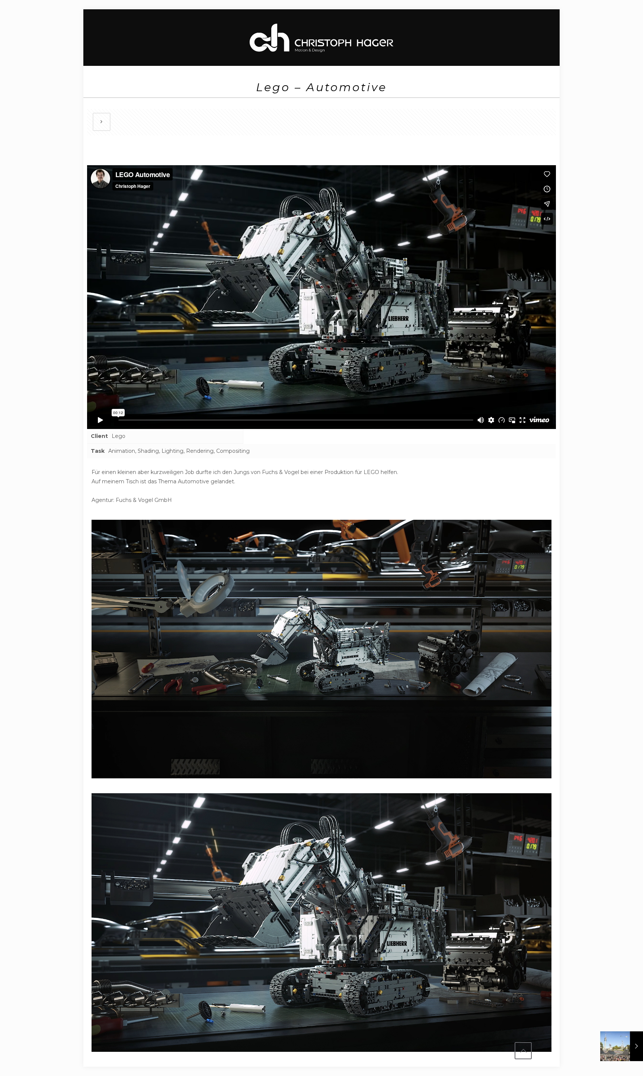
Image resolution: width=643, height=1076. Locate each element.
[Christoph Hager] (321, 37)
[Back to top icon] (523, 1050)
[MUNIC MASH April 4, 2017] (621, 1046)
